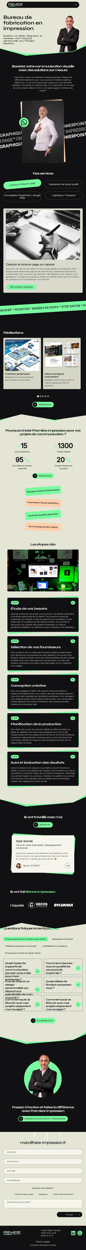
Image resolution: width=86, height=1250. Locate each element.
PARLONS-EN (44, 404)
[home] (15, 5)
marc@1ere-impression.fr (43, 1142)
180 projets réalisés (21, 286)
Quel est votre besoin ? (43, 1188)
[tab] (22, 184)
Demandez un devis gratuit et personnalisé (44, 1119)
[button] (76, 5)
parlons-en (45, 825)
